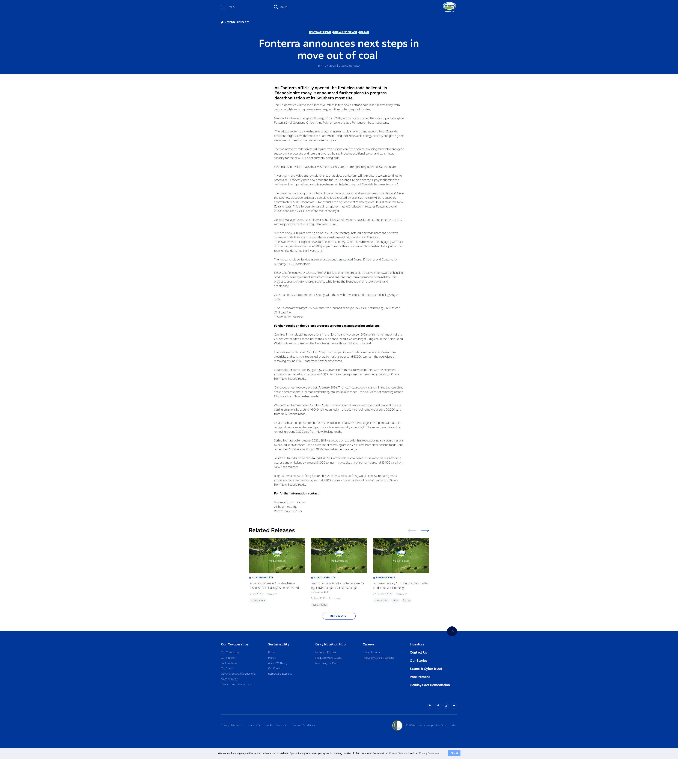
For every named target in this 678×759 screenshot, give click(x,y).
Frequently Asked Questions (378, 658)
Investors (417, 644)
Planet (271, 652)
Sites (364, 32)
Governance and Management (238, 674)
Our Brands (227, 668)
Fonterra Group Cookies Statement (267, 725)
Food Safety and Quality (328, 658)
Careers (369, 644)
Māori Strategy (229, 679)
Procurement (420, 677)
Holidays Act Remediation (430, 685)
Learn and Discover (326, 652)
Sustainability (345, 32)
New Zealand (319, 32)
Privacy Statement (231, 725)
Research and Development (236, 684)
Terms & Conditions (304, 725)
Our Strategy (228, 658)
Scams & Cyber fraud (426, 669)
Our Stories (418, 660)
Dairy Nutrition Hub (330, 644)
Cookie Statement (399, 753)
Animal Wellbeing (277, 663)
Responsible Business (280, 674)
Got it (454, 753)
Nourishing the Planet (327, 663)
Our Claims (274, 668)
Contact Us (418, 652)
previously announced (339, 259)
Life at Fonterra (371, 652)
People (272, 658)
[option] (277, 572)
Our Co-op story (230, 652)
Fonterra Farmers (230, 663)
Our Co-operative (234, 644)
